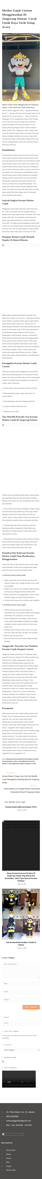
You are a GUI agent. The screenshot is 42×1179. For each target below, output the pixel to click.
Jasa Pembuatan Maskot (16, 763)
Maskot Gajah (31, 763)
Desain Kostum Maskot (25, 759)
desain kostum (11, 759)
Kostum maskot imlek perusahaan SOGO (21, 807)
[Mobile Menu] (39, 1)
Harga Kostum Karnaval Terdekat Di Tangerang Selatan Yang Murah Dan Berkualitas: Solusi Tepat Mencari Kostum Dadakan (21, 877)
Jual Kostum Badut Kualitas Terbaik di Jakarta (21, 943)
